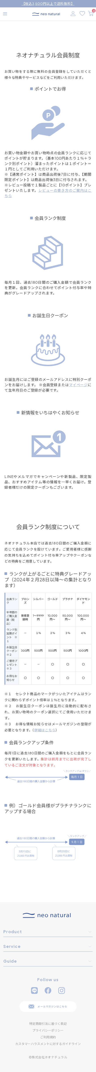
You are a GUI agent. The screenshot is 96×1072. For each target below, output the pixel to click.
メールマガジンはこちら (52, 1006)
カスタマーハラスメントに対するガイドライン (48, 1044)
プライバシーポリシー (48, 1030)
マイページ (78, 384)
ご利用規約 (48, 1037)
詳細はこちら (45, 730)
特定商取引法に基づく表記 (48, 1024)
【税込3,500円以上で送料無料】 (48, 3)
